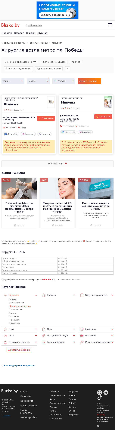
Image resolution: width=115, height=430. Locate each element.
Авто (52, 399)
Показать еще (56, 163)
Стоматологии (16, 302)
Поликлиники (15, 309)
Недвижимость (57, 395)
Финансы (54, 391)
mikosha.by (70, 132)
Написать (46, 134)
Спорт (72, 411)
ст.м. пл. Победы (39, 42)
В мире (72, 407)
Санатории (14, 323)
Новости (6, 33)
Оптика (12, 299)
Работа (72, 403)
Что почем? (56, 418)
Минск (72, 395)
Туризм (72, 399)
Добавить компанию (19, 350)
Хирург (76, 61)
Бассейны (14, 316)
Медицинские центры (13, 42)
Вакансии (26, 400)
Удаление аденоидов (18, 68)
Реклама (25, 396)
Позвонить (47, 118)
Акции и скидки (13, 173)
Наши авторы (28, 405)
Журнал (42, 33)
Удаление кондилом (54, 61)
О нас (23, 391)
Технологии (55, 414)
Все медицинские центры (19, 365)
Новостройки (28, 417)
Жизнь (53, 411)
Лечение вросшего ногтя (20, 61)
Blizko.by (101, 415)
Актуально (74, 391)
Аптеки (12, 313)
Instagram (29, 134)
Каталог (19, 33)
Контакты (5, 415)
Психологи (14, 320)
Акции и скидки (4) (87, 82)
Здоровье (74, 414)
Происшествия (57, 403)
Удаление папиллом (49, 68)
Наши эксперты (26, 411)
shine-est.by (12, 134)
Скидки (30, 33)
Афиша (53, 407)
